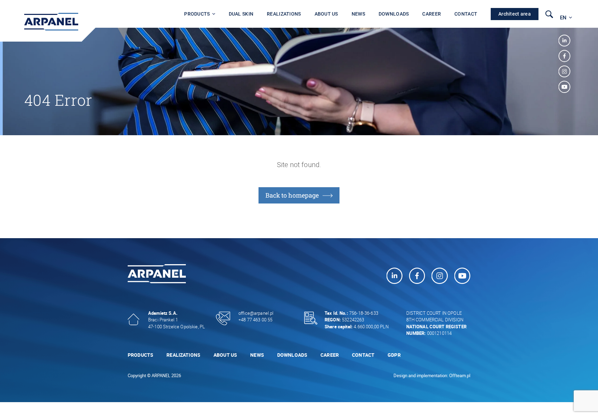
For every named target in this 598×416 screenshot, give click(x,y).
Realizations (284, 14)
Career (431, 14)
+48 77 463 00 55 (255, 320)
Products (197, 14)
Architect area (514, 14)
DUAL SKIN (241, 14)
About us (326, 14)
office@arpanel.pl (256, 313)
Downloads (394, 14)
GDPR (394, 355)
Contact (465, 14)
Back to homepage (292, 195)
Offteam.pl (459, 375)
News (358, 14)
